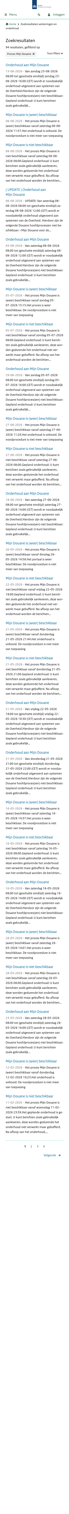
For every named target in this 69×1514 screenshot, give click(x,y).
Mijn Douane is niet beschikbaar (29, 145)
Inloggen (58, 14)
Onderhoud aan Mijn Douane (27, 65)
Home (12, 24)
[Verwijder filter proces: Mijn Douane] (33, 54)
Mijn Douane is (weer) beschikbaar (31, 115)
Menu (13, 14)
